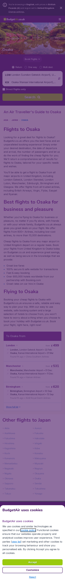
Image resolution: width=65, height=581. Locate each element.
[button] (32, 577)
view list (16, 541)
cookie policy (28, 530)
